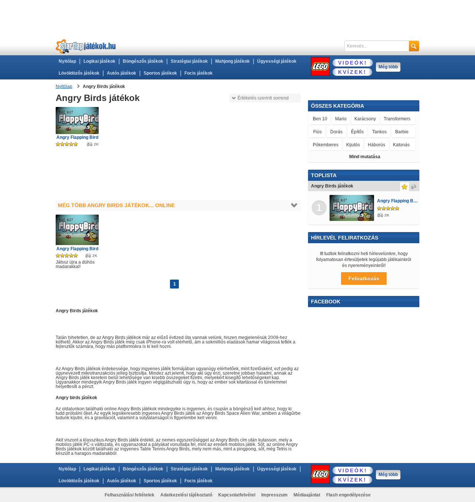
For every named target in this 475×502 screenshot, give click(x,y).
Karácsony (365, 118)
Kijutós (353, 144)
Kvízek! (352, 72)
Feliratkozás (363, 278)
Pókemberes (325, 144)
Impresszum (274, 495)
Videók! (352, 63)
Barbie (402, 131)
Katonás (401, 144)
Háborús (376, 144)
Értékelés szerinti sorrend (263, 98)
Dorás (336, 131)
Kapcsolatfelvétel (236, 495)
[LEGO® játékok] (320, 66)
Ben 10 (320, 118)
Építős (357, 131)
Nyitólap (67, 61)
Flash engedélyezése (348, 495)
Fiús (317, 131)
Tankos (379, 131)
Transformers (397, 118)
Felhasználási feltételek (129, 495)
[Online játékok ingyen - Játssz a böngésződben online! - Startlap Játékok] (86, 46)
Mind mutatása (364, 156)
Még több (388, 66)
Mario (341, 118)
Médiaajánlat (307, 495)
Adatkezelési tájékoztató (186, 495)
